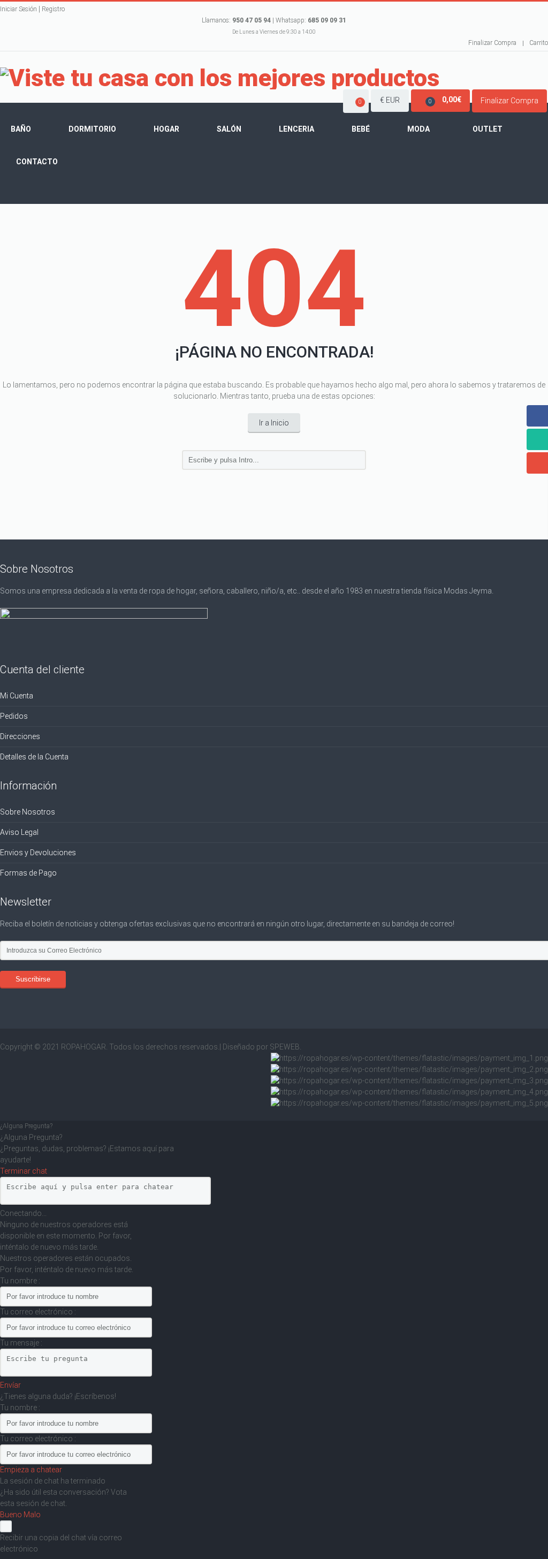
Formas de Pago (28, 873)
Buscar (356, 460)
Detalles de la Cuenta (34, 756)
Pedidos (14, 716)
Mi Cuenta (16, 695)
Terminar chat (23, 1171)
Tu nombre (19, 1280)
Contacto (37, 161)
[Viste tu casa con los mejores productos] (219, 78)
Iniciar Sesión (18, 9)
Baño (21, 129)
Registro (53, 9)
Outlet (488, 129)
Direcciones (20, 736)
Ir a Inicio (274, 423)
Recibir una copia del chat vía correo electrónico (61, 1543)
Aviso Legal (19, 832)
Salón (229, 129)
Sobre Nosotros (27, 812)
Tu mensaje (20, 1343)
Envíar (10, 1385)
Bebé (361, 129)
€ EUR (390, 100)
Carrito (538, 43)
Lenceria (296, 129)
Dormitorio (92, 129)
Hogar (166, 129)
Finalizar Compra (492, 43)
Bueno (12, 1514)
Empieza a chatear (31, 1469)
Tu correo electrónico (37, 1311)
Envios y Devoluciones (38, 852)
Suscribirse (33, 979)
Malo (32, 1514)
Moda (418, 129)
